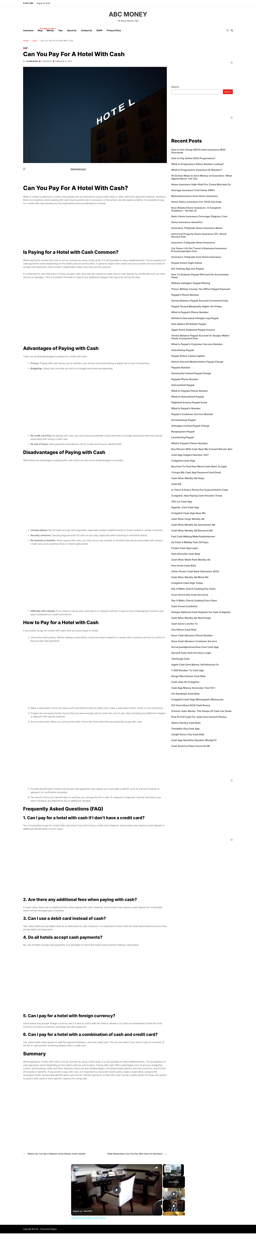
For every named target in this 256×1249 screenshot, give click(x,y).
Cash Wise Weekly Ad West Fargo (191, 618)
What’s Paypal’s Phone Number (189, 443)
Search (175, 86)
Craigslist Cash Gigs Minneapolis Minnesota (197, 699)
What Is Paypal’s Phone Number (190, 312)
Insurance (28, 30)
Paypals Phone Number (185, 379)
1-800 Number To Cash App (187, 670)
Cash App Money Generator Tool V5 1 (193, 688)
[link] (76, 1169)
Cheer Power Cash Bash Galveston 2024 (195, 571)
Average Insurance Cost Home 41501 (193, 190)
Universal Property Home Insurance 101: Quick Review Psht (198, 235)
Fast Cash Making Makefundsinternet (193, 536)
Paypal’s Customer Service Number (192, 414)
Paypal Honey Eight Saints (186, 263)
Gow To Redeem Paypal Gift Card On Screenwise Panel (200, 276)
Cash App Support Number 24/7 (190, 455)
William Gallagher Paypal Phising (190, 283)
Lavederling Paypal (182, 437)
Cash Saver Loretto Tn (184, 623)
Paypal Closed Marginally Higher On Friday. (196, 306)
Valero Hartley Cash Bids (186, 722)
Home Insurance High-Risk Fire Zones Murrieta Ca (201, 184)
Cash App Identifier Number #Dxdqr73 (194, 740)
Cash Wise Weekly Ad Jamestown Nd (193, 524)
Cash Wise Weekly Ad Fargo (187, 478)
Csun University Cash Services (189, 594)
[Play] (174, 1194)
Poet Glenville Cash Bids (185, 554)
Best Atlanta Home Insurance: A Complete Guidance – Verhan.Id (196, 209)
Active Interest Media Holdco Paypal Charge (197, 361)
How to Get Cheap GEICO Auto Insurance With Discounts (198, 151)
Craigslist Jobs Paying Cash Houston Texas (196, 495)
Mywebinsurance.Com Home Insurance (194, 196)
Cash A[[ (176, 484)
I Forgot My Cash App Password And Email (196, 472)
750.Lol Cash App (181, 501)
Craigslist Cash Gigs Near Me (188, 513)
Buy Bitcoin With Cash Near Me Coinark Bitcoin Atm (201, 449)
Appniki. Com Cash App (185, 507)
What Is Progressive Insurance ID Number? (196, 170)
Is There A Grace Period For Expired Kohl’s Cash (199, 489)
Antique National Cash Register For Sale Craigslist (200, 612)
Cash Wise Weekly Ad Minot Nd (189, 577)
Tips (60, 30)
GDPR (99, 30)
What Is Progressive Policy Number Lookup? (197, 164)
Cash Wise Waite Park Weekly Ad (190, 559)
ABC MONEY (128, 14)
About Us (71, 30)
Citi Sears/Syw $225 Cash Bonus (190, 705)
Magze (54, 1229)
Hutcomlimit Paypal (182, 385)
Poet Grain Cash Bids (183, 565)
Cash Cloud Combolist (184, 606)
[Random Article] (227, 30)
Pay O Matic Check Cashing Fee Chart (193, 589)
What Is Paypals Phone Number (189, 390)
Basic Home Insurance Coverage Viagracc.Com (199, 216)
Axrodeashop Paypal (183, 420)
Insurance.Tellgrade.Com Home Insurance (196, 257)
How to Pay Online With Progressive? (193, 158)
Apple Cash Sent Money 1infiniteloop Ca (195, 664)
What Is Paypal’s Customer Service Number (197, 344)
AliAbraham (32, 61)
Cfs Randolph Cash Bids (185, 693)
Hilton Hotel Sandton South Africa (101, 1169)
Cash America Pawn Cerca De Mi (190, 746)
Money (50, 30)
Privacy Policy (114, 30)
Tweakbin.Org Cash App (185, 728)
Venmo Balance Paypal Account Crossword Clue (199, 300)
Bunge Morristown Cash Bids (188, 676)
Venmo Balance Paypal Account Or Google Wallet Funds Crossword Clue (200, 337)
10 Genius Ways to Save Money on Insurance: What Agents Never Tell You (201, 177)
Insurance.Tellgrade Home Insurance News (196, 228)
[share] (156, 1167)
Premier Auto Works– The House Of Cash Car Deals (201, 711)
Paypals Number (181, 367)
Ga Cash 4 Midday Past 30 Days (189, 542)
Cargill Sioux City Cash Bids (187, 734)
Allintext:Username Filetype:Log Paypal (194, 318)
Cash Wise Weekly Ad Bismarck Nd (192, 530)
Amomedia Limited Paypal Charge (191, 373)
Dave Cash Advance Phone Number (192, 635)
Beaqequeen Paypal (183, 431)
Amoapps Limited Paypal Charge (190, 425)
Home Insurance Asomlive (187, 222)
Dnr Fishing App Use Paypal (187, 268)
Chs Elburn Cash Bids (183, 629)
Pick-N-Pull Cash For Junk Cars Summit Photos (199, 717)
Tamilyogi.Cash (180, 658)
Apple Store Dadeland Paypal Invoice (193, 329)
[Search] (232, 30)
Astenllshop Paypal (182, 350)
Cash (25, 48)
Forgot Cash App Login (184, 548)
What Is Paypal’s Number (186, 408)
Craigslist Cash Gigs (183, 460)
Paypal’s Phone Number (185, 294)
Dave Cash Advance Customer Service (194, 641)
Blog (40, 29)
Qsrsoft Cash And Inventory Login (191, 653)
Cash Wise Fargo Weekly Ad (187, 519)
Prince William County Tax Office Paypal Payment (200, 289)
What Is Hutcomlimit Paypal (187, 396)
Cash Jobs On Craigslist (185, 682)
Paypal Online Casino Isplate (188, 356)
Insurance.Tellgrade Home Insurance (193, 242)
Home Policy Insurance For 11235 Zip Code (196, 202)
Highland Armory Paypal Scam (189, 402)
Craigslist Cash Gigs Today (187, 583)
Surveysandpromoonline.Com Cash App (195, 647)
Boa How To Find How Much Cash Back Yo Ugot (199, 466)
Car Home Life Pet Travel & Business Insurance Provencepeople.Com (199, 250)
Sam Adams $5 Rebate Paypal (188, 324)
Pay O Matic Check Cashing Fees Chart (194, 600)
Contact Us (86, 30)
